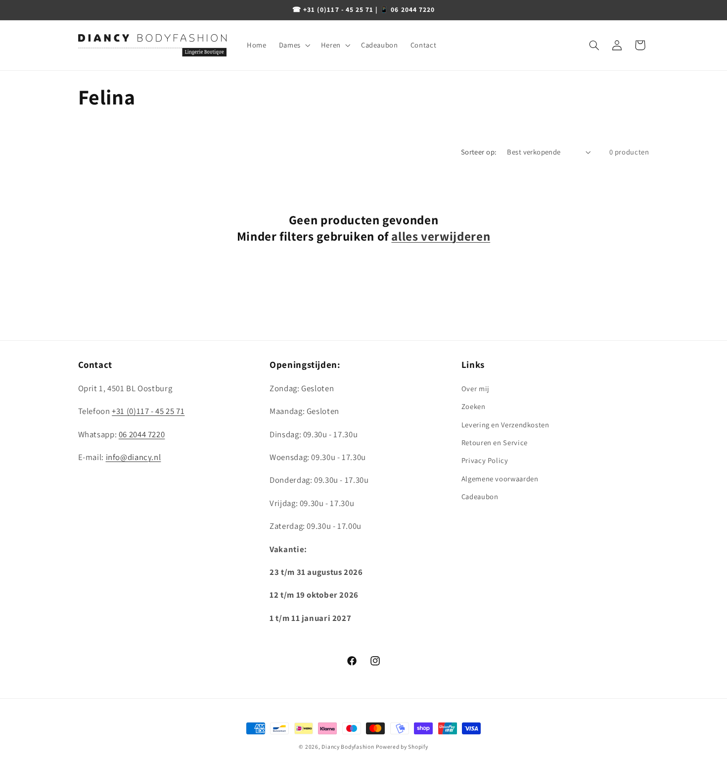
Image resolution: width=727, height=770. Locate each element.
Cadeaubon (480, 496)
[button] (294, 45)
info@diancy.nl (133, 457)
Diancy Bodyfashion (347, 746)
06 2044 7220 (142, 434)
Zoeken (473, 406)
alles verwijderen (440, 236)
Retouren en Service (494, 442)
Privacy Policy (484, 460)
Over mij (475, 388)
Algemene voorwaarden (500, 478)
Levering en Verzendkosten (505, 424)
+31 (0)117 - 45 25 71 (148, 411)
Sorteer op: (479, 151)
